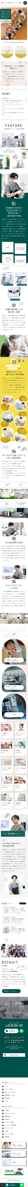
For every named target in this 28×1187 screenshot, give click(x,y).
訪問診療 (7, 1137)
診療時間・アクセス (10, 1095)
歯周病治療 (7, 1116)
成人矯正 (7, 1119)
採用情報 (7, 1098)
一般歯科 (7, 1110)
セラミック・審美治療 (10, 1125)
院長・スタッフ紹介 (10, 1092)
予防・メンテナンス (10, 1113)
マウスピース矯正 (9, 1122)
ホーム (6, 1086)
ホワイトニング (9, 1128)
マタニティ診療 (9, 1134)
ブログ (6, 1101)
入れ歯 (6, 1131)
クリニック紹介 (9, 1089)
